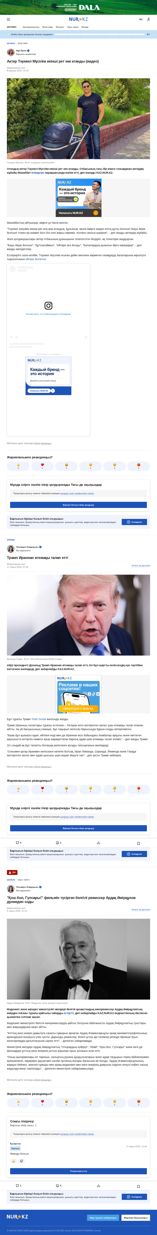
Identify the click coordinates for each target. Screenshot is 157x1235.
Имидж (84, 27)
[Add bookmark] (138, 843)
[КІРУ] (149, 19)
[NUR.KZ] (78, 19)
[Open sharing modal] (98, 842)
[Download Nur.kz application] (78, 7)
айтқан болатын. (36, 259)
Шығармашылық (31, 27)
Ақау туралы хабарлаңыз (103, 1218)
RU (140, 19)
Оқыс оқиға (72, 27)
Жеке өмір (47, 27)
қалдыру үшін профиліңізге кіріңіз (77, 493)
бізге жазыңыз (43, 443)
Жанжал (60, 27)
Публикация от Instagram (48, 354)
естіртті (69, 1013)
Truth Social (38, 719)
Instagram (38, 172)
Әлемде (11, 540)
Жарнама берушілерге (136, 1218)
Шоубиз (11, 27)
